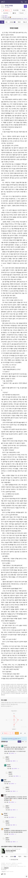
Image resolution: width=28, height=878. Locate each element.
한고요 (5, 813)
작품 (2, 22)
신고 (25, 733)
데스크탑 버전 (3, 869)
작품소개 (25, 22)
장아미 (7, 757)
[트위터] (2, 874)
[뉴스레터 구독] (5, 874)
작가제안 (25, 6)
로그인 (14, 738)
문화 (5, 779)
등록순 (23, 741)
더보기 (25, 18)
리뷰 (6, 22)
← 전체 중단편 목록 (14, 859)
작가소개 (21, 13)
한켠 (5, 795)
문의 (2, 868)
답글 (10, 753)
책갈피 (19, 22)
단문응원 (12, 22)
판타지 (6, 15)
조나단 (5, 745)
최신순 (19, 741)
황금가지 (3, 871)
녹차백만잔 (6, 828)
